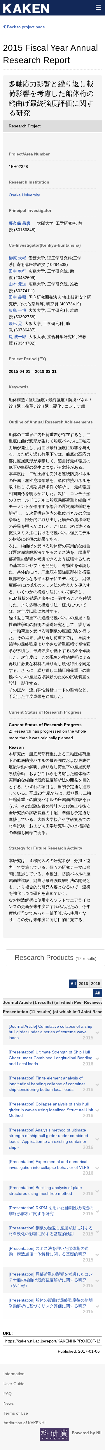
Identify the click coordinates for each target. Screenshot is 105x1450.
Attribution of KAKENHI (25, 1422)
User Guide (14, 1383)
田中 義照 (17, 297)
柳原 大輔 (17, 258)
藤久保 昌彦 (19, 223)
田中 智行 (17, 271)
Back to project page (25, 27)
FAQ (8, 1393)
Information (14, 1373)
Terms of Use (16, 1413)
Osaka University (24, 195)
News (9, 1403)
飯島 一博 (17, 310)
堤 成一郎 (17, 336)
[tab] (55, 957)
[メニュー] (98, 7)
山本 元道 (17, 284)
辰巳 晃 (15, 323)
